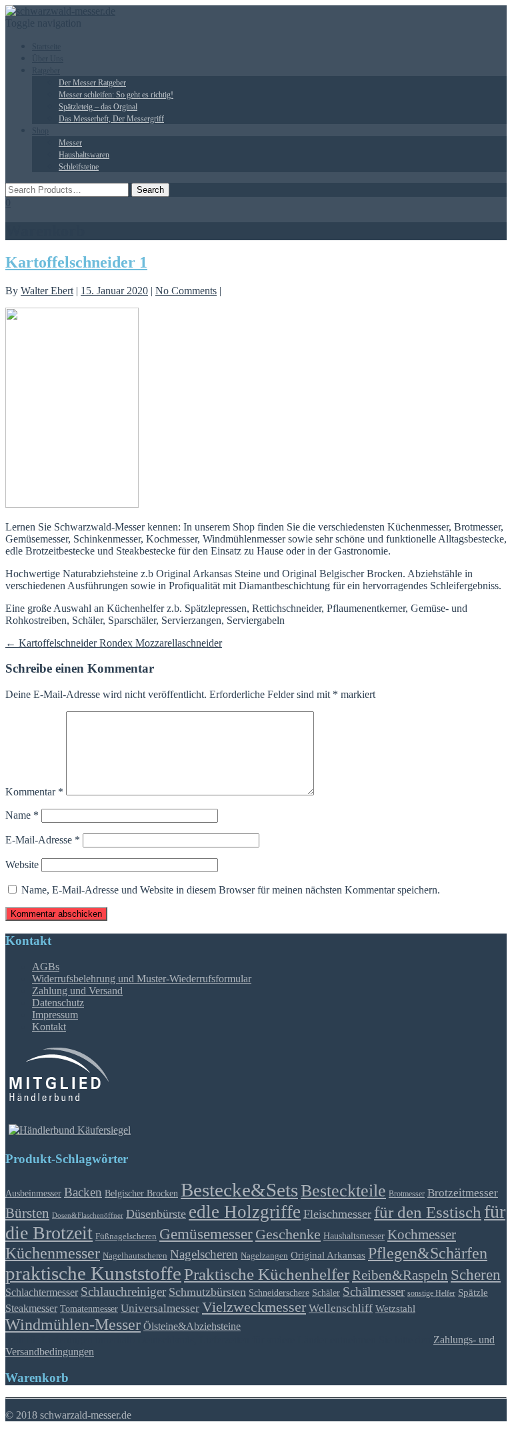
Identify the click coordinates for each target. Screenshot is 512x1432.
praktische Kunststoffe (93, 1273)
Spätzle (473, 1292)
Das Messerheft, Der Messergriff (111, 118)
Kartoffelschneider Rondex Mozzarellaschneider (113, 643)
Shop (40, 130)
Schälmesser (374, 1292)
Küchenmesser (52, 1253)
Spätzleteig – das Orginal (98, 106)
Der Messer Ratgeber (92, 82)
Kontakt (49, 1026)
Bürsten (27, 1213)
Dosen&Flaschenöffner (87, 1215)
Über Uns (47, 58)
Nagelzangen (264, 1255)
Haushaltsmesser (354, 1235)
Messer (70, 142)
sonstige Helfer (431, 1293)
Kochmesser (421, 1234)
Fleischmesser (337, 1213)
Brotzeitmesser (462, 1192)
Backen (83, 1192)
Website (22, 864)
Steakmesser (31, 1308)
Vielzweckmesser (254, 1307)
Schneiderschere (279, 1293)
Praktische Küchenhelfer (266, 1274)
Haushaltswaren (84, 154)
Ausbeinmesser (33, 1193)
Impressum (55, 1014)
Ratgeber (46, 70)
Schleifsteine (79, 166)
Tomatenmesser (89, 1308)
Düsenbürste (156, 1213)
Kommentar (34, 791)
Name (22, 815)
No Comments (186, 290)
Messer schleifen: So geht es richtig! (116, 94)
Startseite (46, 46)
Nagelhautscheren (135, 1255)
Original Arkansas (328, 1255)
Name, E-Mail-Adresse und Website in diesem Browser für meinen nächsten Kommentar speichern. (230, 890)
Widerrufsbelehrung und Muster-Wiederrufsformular (141, 978)
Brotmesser (407, 1194)
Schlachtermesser (41, 1292)
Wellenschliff (341, 1308)
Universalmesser (160, 1308)
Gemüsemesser (206, 1233)
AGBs (45, 966)
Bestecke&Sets (239, 1189)
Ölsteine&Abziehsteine (192, 1326)
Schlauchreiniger (123, 1292)
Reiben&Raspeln (400, 1275)
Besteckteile (343, 1190)
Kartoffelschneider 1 (76, 262)
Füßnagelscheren (126, 1236)
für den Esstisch (427, 1212)
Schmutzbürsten (207, 1292)
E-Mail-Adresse (42, 839)
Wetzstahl (395, 1308)
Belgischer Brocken (141, 1193)
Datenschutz (58, 1002)
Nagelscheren (204, 1254)
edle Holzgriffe (245, 1212)
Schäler (326, 1292)
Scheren (476, 1274)
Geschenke (288, 1234)
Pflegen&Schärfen (427, 1253)
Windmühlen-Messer (73, 1324)
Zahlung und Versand (77, 990)
